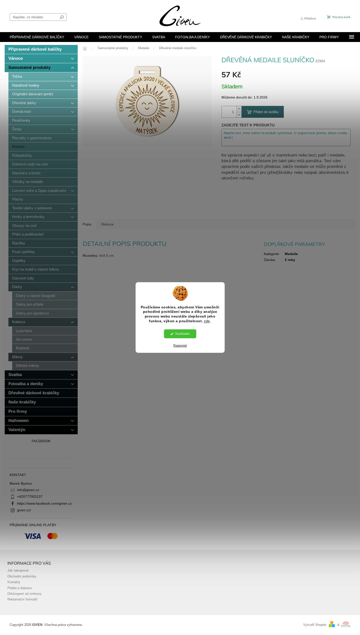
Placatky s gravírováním (32, 138)
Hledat (62, 17)
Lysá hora (24, 331)
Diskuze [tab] (107, 224)
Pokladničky (22, 155)
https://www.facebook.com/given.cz (44, 503)
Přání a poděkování (28, 234)
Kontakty (13, 582)
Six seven (24, 339)
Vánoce (15, 58)
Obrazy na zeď (24, 225)
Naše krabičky (22, 402)
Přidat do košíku (266, 112)
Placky (17, 199)
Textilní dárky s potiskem (32, 208)
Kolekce (18, 322)
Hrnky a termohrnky (28, 217)
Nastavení (180, 345)
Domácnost (21, 111)
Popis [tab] (87, 224)
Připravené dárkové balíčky (35, 49)
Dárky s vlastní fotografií (35, 296)
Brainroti (22, 348)
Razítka (18, 243)
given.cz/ (24, 510)
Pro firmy (17, 411)
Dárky (17, 287)
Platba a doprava (19, 588)
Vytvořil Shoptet (314, 625)
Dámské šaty (23, 278)
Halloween (18, 420)
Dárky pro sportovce (32, 313)
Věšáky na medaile (27, 181)
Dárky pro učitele (29, 304)
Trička (17, 76)
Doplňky (18, 260)
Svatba (15, 374)
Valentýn (16, 429)
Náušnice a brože (26, 173)
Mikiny (17, 357)
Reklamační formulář (22, 599)
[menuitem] (37, 37)
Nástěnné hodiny (25, 85)
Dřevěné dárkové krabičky (33, 393)
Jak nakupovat (17, 570)
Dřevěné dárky (24, 103)
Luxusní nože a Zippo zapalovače (39, 190)
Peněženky (21, 120)
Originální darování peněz (32, 94)
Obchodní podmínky (21, 576)
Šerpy (17, 129)
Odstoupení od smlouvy (24, 593)
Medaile (18, 146)
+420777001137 (30, 496)
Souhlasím (182, 334)
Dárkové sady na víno (30, 164)
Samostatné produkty (29, 67)
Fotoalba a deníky (25, 383)
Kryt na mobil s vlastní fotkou (35, 269)
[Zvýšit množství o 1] (239, 109)
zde (207, 321)
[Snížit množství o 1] (239, 115)
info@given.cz (28, 490)
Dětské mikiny (27, 365)
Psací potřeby (23, 252)
